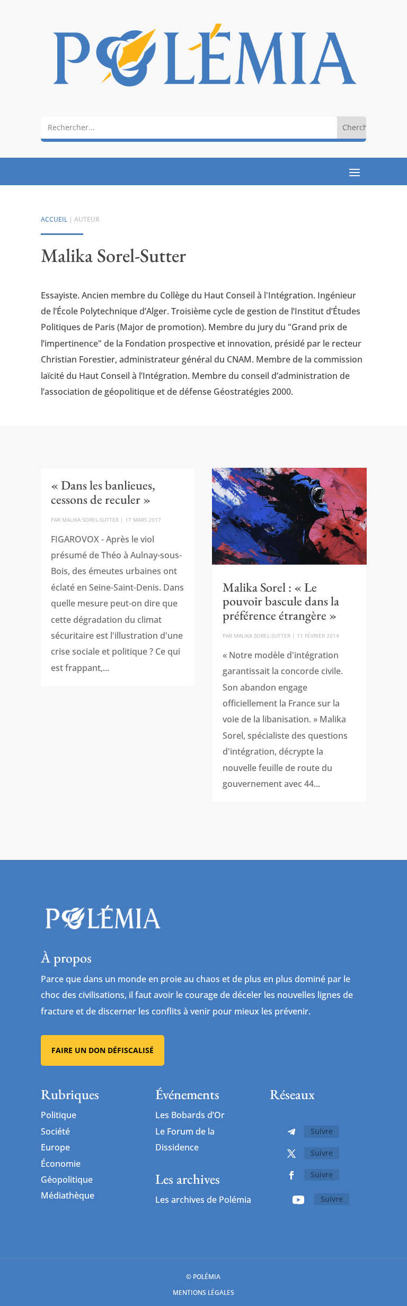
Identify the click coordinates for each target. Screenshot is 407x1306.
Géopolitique (67, 1179)
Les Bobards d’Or (190, 1115)
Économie (61, 1163)
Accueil (54, 219)
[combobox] (189, 127)
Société (55, 1131)
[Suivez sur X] (291, 1153)
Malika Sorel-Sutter (90, 519)
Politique (58, 1115)
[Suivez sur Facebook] (291, 1175)
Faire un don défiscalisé (102, 1050)
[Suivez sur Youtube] (298, 1199)
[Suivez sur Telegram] (291, 1131)
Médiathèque (67, 1195)
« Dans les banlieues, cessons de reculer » (103, 492)
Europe (55, 1147)
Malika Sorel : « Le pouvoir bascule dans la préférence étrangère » (281, 601)
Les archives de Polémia (203, 1199)
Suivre (322, 1131)
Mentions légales (203, 1292)
